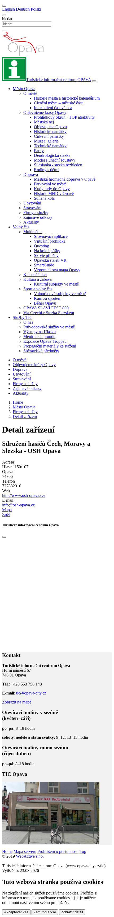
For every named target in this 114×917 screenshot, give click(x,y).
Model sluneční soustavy (54, 160)
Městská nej (44, 122)
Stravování (32, 208)
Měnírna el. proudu (39, 336)
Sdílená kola (44, 198)
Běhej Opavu (45, 303)
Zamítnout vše (45, 912)
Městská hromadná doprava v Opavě (64, 179)
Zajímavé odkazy (37, 217)
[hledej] (4, 30)
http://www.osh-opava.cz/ (23, 495)
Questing (41, 246)
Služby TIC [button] (22, 317)
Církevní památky (49, 136)
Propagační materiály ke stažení (49, 346)
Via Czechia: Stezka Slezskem (48, 312)
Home (7, 851)
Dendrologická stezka (52, 155)
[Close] (4, 537)
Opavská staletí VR (50, 260)
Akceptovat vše (16, 912)
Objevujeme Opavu (50, 126)
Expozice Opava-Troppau (45, 341)
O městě (20, 360)
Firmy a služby (35, 212)
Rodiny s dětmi (46, 169)
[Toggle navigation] (94, 81)
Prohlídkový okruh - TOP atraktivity (64, 117)
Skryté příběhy (46, 255)
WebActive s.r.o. (30, 856)
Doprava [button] (30, 174)
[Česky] (4, 6)
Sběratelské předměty (41, 351)
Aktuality (31, 222)
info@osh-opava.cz (18, 505)
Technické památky (50, 146)
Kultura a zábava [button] (37, 279)
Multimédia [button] (32, 231)
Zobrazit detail (72, 912)
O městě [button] (30, 93)
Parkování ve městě (50, 184)
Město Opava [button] (24, 88)
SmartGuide (44, 265)
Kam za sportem (47, 298)
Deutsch (23, 9)
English (8, 9)
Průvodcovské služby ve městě (49, 327)
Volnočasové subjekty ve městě (60, 293)
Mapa (7, 510)
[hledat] (4, 15)
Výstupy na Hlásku (39, 332)
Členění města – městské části (59, 103)
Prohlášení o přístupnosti (57, 851)
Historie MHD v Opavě (54, 193)
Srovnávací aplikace (51, 236)
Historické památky (50, 131)
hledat (7, 18)
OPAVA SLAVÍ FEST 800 (46, 308)
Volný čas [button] (21, 227)
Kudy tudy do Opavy (52, 188)
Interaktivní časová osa (53, 107)
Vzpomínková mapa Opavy (57, 270)
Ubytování (32, 203)
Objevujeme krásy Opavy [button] (44, 112)
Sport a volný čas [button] (37, 289)
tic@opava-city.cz (31, 693)
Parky (39, 150)
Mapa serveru (25, 851)
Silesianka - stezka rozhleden (58, 165)
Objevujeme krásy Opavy (34, 364)
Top (83, 851)
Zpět (6, 514)
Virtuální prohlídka (49, 241)
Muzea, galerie (46, 141)
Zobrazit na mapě (16, 702)
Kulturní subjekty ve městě (56, 284)
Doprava (20, 369)
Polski (36, 9)
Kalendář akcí (35, 274)
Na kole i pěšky (47, 250)
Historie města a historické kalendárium (67, 98)
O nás (28, 322)
